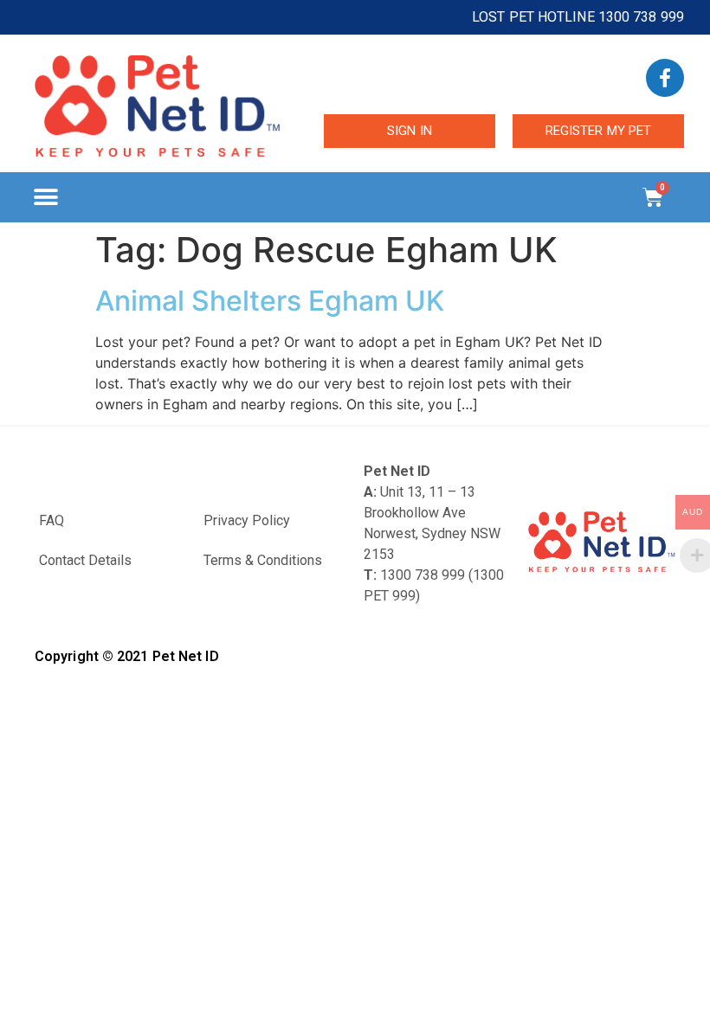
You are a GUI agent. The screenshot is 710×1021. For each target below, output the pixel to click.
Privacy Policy (246, 520)
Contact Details (85, 560)
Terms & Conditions (262, 560)
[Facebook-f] (665, 78)
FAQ (51, 520)
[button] (45, 196)
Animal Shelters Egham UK (269, 301)
